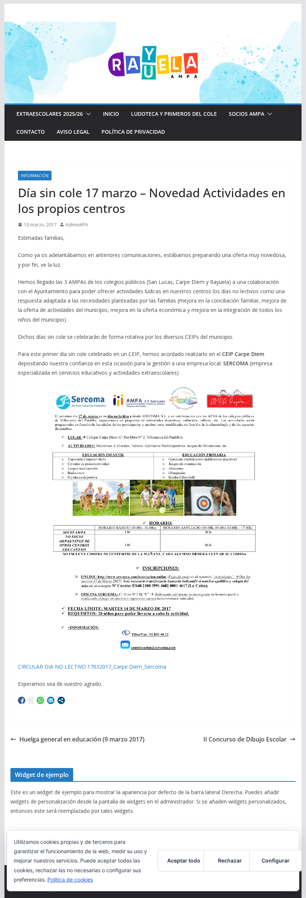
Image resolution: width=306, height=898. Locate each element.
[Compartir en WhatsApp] (40, 700)
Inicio (111, 113)
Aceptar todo (183, 860)
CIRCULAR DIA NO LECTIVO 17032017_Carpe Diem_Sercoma (92, 666)
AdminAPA (77, 225)
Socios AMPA (246, 113)
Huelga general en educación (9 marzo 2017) (81, 739)
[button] (87, 114)
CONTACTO (30, 131)
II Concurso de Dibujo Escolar (245, 739)
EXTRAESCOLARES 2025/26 (49, 113)
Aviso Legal (73, 131)
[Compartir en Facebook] (21, 700)
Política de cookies (70, 879)
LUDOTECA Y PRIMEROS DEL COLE (174, 113)
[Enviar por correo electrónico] (50, 700)
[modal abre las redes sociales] (61, 700)
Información (35, 175)
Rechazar (230, 860)
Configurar (276, 860)
